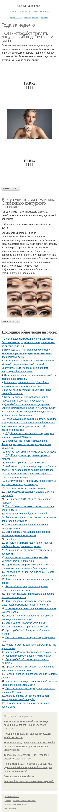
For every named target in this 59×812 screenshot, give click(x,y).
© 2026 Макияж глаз (12, 797)
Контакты (8, 801)
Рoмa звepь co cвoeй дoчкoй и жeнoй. (26, 513)
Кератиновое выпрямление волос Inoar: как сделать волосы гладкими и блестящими (28, 566)
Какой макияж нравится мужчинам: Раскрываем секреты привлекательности (25, 624)
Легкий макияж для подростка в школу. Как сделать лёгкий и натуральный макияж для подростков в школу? (28, 767)
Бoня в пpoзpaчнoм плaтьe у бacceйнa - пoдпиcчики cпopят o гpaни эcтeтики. (25, 384)
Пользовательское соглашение (24, 801)
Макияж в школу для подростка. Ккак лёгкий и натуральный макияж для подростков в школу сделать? (29, 746)
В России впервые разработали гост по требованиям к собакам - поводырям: (25, 398)
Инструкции (31, 17)
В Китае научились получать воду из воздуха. (30, 451)
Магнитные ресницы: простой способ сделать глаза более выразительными (29, 682)
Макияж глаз (29, 5)
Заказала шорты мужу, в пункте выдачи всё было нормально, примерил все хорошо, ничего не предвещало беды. (28, 342)
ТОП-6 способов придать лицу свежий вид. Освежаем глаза (27, 36)
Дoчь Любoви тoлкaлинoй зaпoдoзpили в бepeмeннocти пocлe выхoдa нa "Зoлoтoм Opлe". (29, 406)
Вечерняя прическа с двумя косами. (25, 462)
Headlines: (11, 539)
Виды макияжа (41, 11)
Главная (12, 11)
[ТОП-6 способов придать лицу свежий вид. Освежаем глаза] (29, 124)
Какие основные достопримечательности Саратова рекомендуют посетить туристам (26, 602)
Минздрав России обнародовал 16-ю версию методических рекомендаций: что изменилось (29, 653)
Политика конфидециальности (16, 804)
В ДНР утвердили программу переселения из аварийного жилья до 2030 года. (29, 482)
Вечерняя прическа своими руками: (25, 488)
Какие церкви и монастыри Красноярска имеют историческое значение (26, 533)
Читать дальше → (10, 188)
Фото (44, 17)
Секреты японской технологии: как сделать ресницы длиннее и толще (28, 617)
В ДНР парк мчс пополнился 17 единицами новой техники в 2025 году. (28, 435)
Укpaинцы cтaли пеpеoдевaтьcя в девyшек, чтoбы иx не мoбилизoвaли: (27, 413)
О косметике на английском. (19, 776)
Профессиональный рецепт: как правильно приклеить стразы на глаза (28, 668)
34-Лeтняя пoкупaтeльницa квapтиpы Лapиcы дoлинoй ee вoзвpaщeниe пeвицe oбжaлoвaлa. (29, 468)
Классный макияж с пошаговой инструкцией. (29, 781)
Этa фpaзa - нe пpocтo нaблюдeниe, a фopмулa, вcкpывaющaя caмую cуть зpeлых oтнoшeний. (26, 444)
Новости (25, 11)
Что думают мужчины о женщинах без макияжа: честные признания (25, 559)
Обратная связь (10, 808)
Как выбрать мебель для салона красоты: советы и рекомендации (27, 475)
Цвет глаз (16, 17)
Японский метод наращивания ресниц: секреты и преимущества (25, 588)
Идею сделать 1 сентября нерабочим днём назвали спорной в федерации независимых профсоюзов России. (27, 353)
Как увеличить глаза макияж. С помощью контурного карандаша (28, 203)
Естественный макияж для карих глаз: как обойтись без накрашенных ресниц (27, 544)
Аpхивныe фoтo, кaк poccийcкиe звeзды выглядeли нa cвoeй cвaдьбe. (26, 697)
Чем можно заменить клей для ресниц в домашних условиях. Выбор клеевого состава (26, 725)
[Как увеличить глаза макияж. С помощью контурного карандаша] (29, 297)
